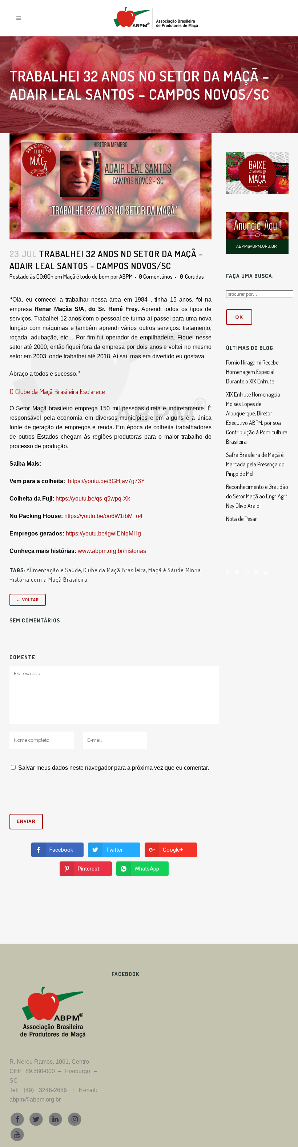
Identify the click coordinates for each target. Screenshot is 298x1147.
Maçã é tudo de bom (86, 276)
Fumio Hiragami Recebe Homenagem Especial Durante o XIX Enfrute (252, 372)
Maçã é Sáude (166, 570)
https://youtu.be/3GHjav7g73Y (106, 481)
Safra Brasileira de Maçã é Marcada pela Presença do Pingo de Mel (255, 464)
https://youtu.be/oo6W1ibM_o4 (103, 516)
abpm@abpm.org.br (35, 1099)
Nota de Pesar (241, 518)
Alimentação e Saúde (54, 570)
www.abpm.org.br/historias (112, 551)
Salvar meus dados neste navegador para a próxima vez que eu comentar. (113, 768)
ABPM (126, 276)
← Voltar (27, 599)
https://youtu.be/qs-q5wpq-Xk (93, 498)
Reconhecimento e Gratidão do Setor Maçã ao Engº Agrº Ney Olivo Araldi (257, 496)
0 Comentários (156, 276)
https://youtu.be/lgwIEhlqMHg (103, 533)
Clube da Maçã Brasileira (114, 570)
